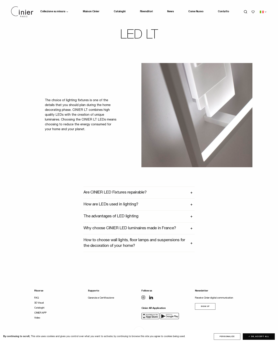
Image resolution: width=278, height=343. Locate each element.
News (170, 11)
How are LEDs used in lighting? (110, 205)
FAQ (36, 298)
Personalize (227, 337)
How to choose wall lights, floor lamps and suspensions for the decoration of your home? (134, 243)
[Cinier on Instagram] (143, 297)
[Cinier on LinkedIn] (151, 297)
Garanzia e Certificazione (101, 298)
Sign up (205, 306)
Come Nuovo (195, 11)
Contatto (223, 11)
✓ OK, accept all (259, 337)
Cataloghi (119, 11)
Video (37, 318)
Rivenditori (146, 11)
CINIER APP (40, 313)
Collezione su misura (52, 11)
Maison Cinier (91, 11)
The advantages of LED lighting (111, 216)
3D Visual (39, 303)
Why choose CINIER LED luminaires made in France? (129, 228)
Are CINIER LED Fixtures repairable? (115, 193)
